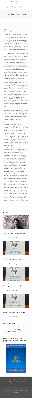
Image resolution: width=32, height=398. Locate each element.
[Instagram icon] (16, 3)
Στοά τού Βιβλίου (9, 381)
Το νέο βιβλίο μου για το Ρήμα (12, 259)
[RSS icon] (18, 3)
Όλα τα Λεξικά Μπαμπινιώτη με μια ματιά (12, 326)
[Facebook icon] (14, 3)
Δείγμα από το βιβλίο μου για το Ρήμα (14, 312)
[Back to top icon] (28, 394)
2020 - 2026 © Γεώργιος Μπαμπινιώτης (19, 390)
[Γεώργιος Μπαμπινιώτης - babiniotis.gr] (16, 6)
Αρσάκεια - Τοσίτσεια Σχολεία (21, 379)
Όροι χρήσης (7, 390)
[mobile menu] (30, 7)
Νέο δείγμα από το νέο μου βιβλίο (13, 286)
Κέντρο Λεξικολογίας (8, 379)
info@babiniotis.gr (17, 1)
